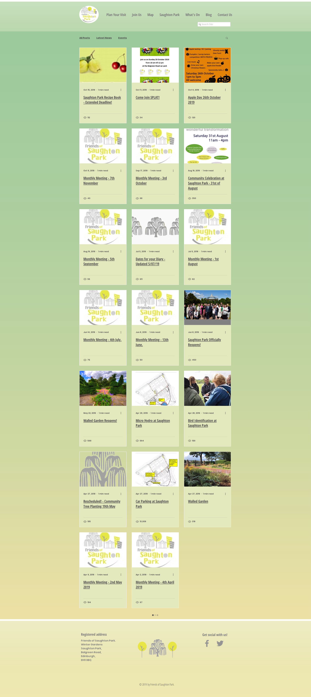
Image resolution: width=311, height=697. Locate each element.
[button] (226, 38)
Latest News (104, 38)
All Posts (84, 38)
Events (122, 38)
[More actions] (122, 90)
